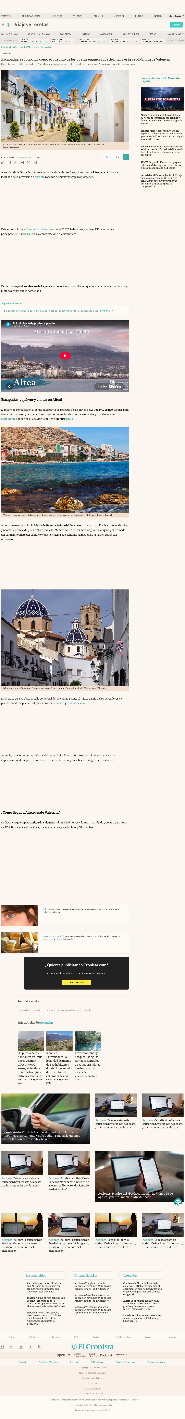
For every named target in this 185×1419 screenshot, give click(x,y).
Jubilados (57, 16)
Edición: (175, 16)
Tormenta (6, 16)
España (37, 1010)
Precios (96, 1337)
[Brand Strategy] (93, 1355)
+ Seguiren (113, 157)
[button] (178, 1202)
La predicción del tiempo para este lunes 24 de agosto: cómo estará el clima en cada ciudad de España (161, 165)
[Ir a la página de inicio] (9, 24)
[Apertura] (64, 1355)
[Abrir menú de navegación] (3, 24)
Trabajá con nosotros (157, 1362)
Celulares (33, 1337)
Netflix (158, 16)
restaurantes (9, 418)
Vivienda (77, 16)
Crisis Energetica (122, 1337)
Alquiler (98, 16)
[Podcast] (106, 1355)
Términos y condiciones (92, 1378)
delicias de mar (75, 703)
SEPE (76, 1337)
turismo (28, 234)
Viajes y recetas (29, 47)
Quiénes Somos (97, 1362)
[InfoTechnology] (121, 1355)
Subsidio (148, 1337)
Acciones (119, 16)
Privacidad (92, 1383)
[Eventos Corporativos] (79, 1355)
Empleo (139, 16)
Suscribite (74, 1362)
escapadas (46, 47)
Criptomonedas (131, 34)
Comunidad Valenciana (40, 229)
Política (86, 34)
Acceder (176, 25)
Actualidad (106, 34)
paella (70, 418)
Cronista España (9, 47)
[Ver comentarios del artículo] (35, 162)
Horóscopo (172, 1337)
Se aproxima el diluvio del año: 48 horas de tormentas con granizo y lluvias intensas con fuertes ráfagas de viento (162, 119)
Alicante (39, 177)
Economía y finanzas (39, 34)
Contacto (23, 1362)
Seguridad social (31, 16)
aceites (60, 703)
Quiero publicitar (80, 982)
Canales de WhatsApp (48, 1362)
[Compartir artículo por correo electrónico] (28, 162)
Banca (153, 34)
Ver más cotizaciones (175, 41)
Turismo (49, 1010)
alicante (87, 1010)
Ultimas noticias (9, 34)
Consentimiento (92, 1388)
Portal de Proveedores (126, 1362)
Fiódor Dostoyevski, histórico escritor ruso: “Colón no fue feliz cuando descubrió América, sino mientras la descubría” (162, 150)
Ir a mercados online (9, 41)
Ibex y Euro (65, 34)
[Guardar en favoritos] (126, 157)
